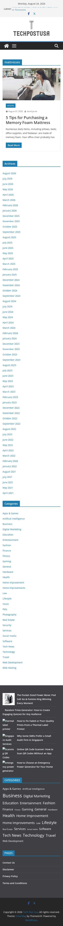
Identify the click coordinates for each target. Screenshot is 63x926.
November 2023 (11, 349)
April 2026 (8, 194)
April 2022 (8, 450)
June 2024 (8, 311)
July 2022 (7, 434)
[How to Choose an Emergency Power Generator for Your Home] (9, 767)
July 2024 (7, 306)
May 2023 (8, 381)
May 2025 (8, 253)
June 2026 (8, 183)
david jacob (32, 111)
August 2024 (9, 301)
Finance (7, 550)
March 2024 (9, 327)
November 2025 (11, 221)
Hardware (8, 571)
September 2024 (11, 295)
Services (7, 630)
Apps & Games (10, 513)
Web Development (12, 662)
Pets (5, 609)
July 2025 (7, 242)
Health (6, 577)
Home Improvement (13, 582)
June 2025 (8, 247)
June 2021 (8, 482)
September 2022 (11, 423)
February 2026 (10, 205)
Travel (6, 657)
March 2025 (9, 263)
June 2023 (8, 375)
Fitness (6, 555)
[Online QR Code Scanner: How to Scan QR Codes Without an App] (9, 753)
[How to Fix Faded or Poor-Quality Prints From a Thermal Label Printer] (9, 725)
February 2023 (10, 397)
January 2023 (10, 402)
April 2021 (8, 492)
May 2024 (8, 317)
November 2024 (11, 285)
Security (7, 625)
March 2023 (9, 391)
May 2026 (8, 189)
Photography (9, 614)
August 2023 (9, 365)
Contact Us (9, 862)
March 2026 (9, 199)
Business (7, 523)
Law (5, 593)
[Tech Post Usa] (6, 46)
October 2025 (10, 226)
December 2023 (11, 343)
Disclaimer (8, 869)
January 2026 (10, 210)
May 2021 (8, 487)
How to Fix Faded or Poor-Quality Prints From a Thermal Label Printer (35, 725)
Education (8, 534)
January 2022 (10, 466)
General (10, 105)
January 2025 (10, 274)
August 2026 (9, 173)
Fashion (7, 545)
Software (7, 641)
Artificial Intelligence (14, 518)
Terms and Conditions (15, 883)
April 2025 (8, 258)
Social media (9, 635)
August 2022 (9, 429)
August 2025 (9, 237)
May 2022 (8, 445)
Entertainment (10, 539)
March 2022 (9, 455)
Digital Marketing (12, 529)
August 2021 (9, 471)
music (6, 603)
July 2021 (7, 476)
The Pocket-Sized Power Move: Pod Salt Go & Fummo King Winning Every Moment (36, 699)
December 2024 (11, 279)
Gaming (7, 561)
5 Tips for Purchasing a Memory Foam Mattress (28, 120)
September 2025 (11, 231)
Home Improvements (14, 587)
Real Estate (9, 619)
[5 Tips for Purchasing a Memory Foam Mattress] (31, 84)
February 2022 (10, 461)
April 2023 (8, 386)
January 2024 (10, 338)
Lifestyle (7, 598)
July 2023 (7, 370)
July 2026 (7, 178)
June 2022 (8, 439)
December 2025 (11, 215)
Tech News (8, 646)
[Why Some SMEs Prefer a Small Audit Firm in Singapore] (9, 740)
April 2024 (8, 322)
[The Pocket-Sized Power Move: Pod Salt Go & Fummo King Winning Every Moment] (9, 699)
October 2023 (10, 354)
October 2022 (10, 418)
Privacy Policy (10, 876)
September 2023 (11, 359)
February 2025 (10, 269)
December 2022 (11, 407)
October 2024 (10, 290)
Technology (9, 651)
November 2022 (11, 413)
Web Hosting (9, 667)
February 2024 (10, 333)
